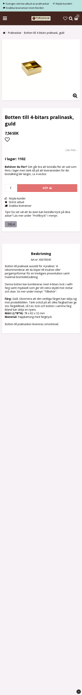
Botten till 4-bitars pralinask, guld (44, 33)
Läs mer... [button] (71, 150)
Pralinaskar (14, 33)
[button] (65, 18)
